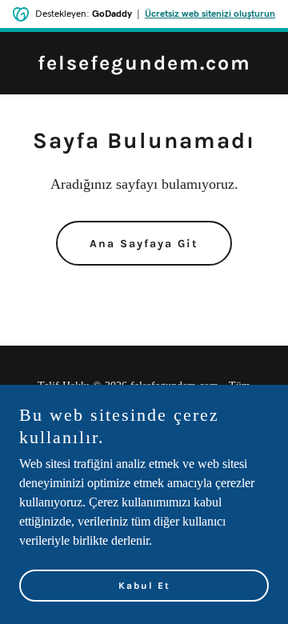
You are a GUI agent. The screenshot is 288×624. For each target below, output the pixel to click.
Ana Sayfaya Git (144, 243)
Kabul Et (144, 585)
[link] (144, 65)
